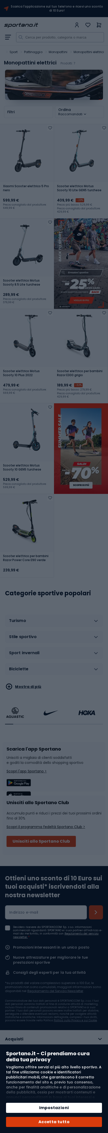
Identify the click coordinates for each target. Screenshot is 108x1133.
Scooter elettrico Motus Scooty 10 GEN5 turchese (22, 467)
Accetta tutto (54, 1122)
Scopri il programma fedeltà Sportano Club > (46, 826)
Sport (14, 52)
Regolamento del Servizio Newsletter (55, 991)
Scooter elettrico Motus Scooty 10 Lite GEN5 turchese (79, 188)
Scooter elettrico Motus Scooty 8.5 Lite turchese (21, 283)
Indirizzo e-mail (23, 912)
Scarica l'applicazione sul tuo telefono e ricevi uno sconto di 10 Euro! (57, 9)
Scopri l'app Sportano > (27, 771)
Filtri (11, 111)
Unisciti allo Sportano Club (41, 841)
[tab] (54, 623)
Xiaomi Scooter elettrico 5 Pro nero (26, 188)
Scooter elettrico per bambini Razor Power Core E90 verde (25, 558)
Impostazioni (54, 1108)
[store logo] (38, 25)
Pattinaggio (33, 52)
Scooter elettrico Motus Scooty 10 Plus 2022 (21, 373)
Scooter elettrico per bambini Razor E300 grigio (79, 373)
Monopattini (58, 52)
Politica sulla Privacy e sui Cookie (75, 1020)
